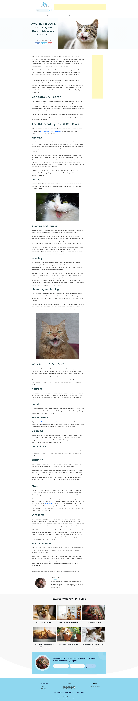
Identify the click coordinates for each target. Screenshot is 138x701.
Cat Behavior (42, 39)
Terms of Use (65, 696)
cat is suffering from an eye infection (47, 422)
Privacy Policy (66, 694)
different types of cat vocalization (50, 131)
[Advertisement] (80, 7)
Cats (47, 39)
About (43, 686)
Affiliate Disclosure (43, 690)
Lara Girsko (54, 579)
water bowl (48, 503)
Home (50, 53)
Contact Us (43, 688)
